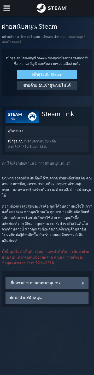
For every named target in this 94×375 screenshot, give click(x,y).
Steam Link (51, 37)
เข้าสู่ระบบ (15, 141)
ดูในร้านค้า (15, 131)
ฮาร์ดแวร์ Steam (28, 37)
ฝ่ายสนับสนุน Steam (29, 26)
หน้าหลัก (8, 37)
